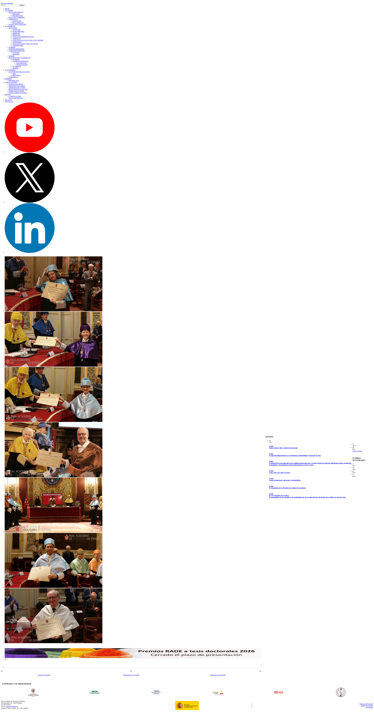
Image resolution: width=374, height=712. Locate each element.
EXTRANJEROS (22, 65)
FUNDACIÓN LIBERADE (17, 24)
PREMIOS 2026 (14, 80)
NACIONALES (21, 63)
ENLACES (8, 100)
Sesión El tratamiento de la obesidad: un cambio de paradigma (287, 487)
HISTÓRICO (16, 75)
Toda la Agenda (357, 451)
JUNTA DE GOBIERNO (17, 17)
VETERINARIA (17, 45)
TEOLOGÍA (16, 30)
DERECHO (16, 33)
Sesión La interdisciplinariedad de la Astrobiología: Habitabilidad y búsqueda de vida (295, 454)
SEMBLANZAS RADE (16, 91)
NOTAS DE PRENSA (16, 98)
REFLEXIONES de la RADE (18, 89)
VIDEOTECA (13, 77)
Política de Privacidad (366, 704)
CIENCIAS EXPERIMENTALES (23, 37)
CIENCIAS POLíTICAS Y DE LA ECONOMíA (27, 40)
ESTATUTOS (16, 21)
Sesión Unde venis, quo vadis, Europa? (279, 471)
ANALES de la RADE (16, 84)
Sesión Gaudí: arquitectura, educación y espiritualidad (284, 479)
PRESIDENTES (17, 16)
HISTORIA (16, 14)
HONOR (11, 56)
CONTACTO (9, 101)
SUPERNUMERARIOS (16, 49)
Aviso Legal (369, 707)
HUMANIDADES (18, 31)
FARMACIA (16, 38)
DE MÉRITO (16, 66)
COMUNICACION (15, 96)
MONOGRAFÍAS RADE (17, 86)
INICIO (7, 9)
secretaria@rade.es (12, 706)
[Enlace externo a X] (30, 202)
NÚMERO (15, 59)
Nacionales (15, 52)
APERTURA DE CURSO (17, 87)
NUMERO (12, 47)
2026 (14, 73)
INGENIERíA (17, 42)
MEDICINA (16, 35)
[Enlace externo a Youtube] (30, 152)
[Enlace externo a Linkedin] (30, 252)
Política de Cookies (367, 705)
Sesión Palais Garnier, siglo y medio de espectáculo (283, 447)
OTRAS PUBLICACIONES (18, 93)
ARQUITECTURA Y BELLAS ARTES (25, 44)
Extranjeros (15, 54)
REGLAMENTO (17, 23)
